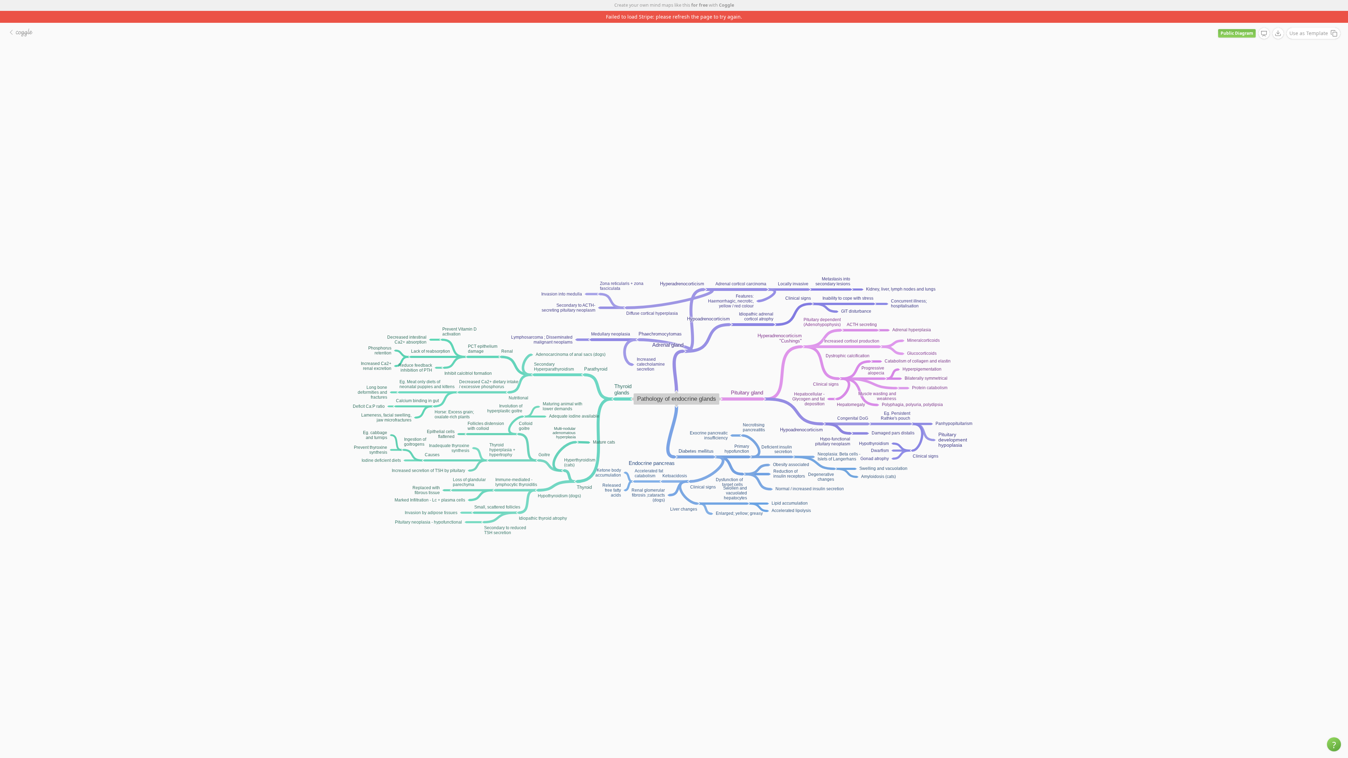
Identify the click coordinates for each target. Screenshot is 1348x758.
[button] (1334, 744)
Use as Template (1308, 21)
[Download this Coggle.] (1278, 21)
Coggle (726, 5)
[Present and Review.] (1264, 21)
